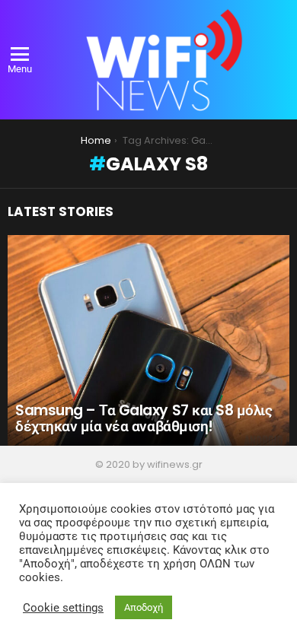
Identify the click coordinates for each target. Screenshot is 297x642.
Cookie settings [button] (63, 608)
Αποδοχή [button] (143, 607)
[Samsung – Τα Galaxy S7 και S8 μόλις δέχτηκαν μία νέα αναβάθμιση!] (148, 341)
